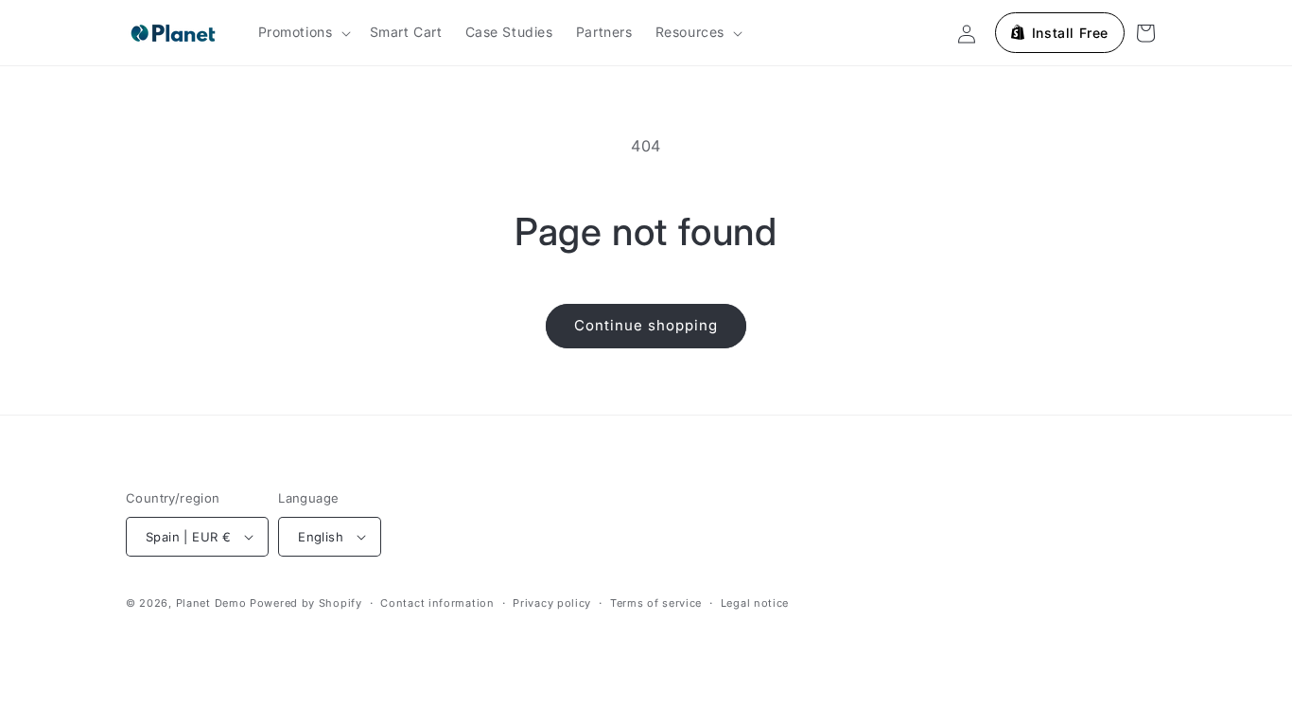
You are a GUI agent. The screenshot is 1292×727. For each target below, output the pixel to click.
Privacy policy (552, 603)
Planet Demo (211, 603)
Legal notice (755, 603)
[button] (302, 32)
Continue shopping (646, 325)
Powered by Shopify (306, 603)
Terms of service (656, 603)
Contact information (437, 603)
